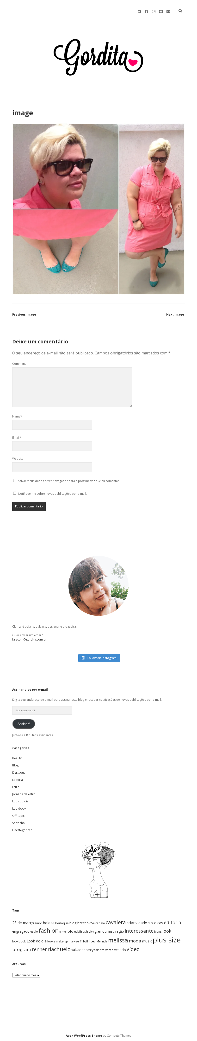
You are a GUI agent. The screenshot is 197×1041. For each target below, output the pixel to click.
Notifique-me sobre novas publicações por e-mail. (52, 494)
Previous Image (24, 314)
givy (91, 931)
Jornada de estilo (24, 794)
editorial (173, 922)
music (147, 941)
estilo (34, 931)
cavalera (116, 922)
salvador (78, 949)
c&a (92, 923)
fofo (70, 931)
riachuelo (59, 949)
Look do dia (20, 801)
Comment (19, 364)
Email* (16, 437)
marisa (88, 940)
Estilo (15, 787)
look (166, 931)
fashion (49, 930)
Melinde (102, 941)
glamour (101, 931)
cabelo (100, 923)
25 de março (23, 922)
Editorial (18, 780)
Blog (15, 765)
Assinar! (24, 724)
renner (39, 949)
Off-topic (18, 816)
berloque (62, 923)
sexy (90, 949)
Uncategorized (22, 830)
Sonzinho (18, 823)
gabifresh (81, 931)
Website (17, 459)
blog (73, 923)
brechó (83, 923)
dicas (158, 922)
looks (51, 941)
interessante (139, 930)
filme (62, 931)
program (21, 949)
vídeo (133, 949)
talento (99, 950)
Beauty (17, 758)
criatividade (137, 922)
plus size (167, 940)
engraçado (21, 931)
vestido (120, 949)
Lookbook (19, 808)
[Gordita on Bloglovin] (98, 897)
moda (135, 941)
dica (151, 923)
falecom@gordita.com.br (29, 639)
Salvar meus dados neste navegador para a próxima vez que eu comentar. (69, 481)
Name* (17, 416)
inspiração (116, 931)
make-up (62, 941)
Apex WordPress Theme (84, 1036)
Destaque (18, 772)
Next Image (175, 314)
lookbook (19, 941)
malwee (74, 941)
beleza (49, 922)
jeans (158, 931)
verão (109, 950)
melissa (118, 940)
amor (38, 923)
